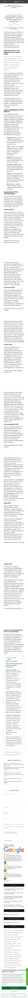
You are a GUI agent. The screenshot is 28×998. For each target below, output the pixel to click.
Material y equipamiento (14, 14)
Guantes (6, 945)
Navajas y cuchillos (8, 954)
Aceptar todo (14, 988)
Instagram (19, 663)
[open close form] (27, 976)
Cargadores (15, 934)
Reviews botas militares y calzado (11, 958)
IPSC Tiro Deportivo (16, 752)
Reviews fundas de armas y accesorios (12, 965)
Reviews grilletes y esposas (10, 967)
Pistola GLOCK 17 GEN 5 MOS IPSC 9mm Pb (13, 220)
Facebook (8, 667)
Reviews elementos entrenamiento (11, 754)
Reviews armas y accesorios (15, 956)
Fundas (19, 943)
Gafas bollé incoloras (17, 527)
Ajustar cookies (14, 991)
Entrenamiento (7, 752)
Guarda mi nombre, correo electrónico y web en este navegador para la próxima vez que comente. (14, 826)
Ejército (15, 941)
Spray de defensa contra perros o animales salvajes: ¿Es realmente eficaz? (14, 768)
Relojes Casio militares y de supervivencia (13, 774)
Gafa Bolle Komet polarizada (12, 539)
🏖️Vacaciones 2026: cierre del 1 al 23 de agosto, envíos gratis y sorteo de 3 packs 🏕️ (14, 905)
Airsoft (5, 930)
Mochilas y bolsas (8, 952)
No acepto (14, 995)
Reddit (14, 665)
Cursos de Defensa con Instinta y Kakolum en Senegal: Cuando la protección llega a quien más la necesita (13, 897)
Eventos (14, 943)
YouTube (12, 663)
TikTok (8, 665)
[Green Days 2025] (11, 914)
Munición (15, 952)
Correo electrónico (6, 812)
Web (7, 663)
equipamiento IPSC (9, 44)
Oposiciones (16, 954)
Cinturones (6, 939)
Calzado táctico (7, 934)
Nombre (6, 807)
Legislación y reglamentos (15, 945)
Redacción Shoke (12, 661)
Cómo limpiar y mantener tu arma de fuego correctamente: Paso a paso (13, 889)
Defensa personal (8, 941)
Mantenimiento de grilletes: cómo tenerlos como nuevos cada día (13, 893)
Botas (5, 932)
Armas (10, 930)
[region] (14, 983)
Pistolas (6, 956)
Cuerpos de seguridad (15, 939)
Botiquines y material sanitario (15, 932)
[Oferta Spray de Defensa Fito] (12, 922)
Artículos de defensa (17, 930)
